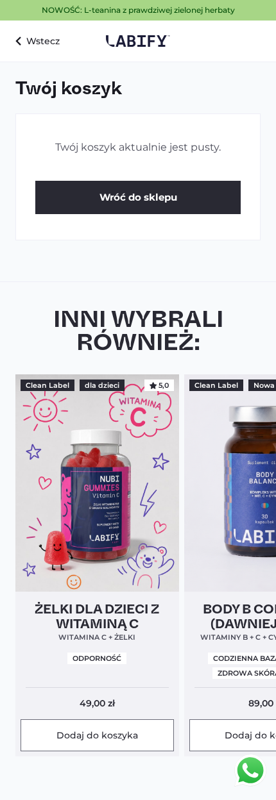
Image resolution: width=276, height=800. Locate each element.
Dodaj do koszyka (97, 735)
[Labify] (138, 41)
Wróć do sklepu (138, 197)
